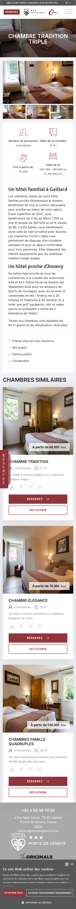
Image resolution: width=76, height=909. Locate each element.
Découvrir (38, 510)
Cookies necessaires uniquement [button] (50, 892)
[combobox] (67, 864)
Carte (38, 826)
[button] (38, 902)
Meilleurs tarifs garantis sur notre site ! (32, 0)
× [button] (71, 864)
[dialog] (38, 884)
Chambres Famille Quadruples (27, 741)
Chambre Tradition (28, 461)
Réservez (35, 499)
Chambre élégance (28, 600)
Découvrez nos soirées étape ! (32, 4)
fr (67, 2)
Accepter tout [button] (13, 892)
